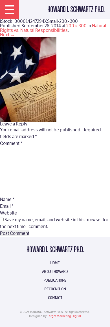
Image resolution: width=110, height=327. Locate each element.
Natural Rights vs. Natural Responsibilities (53, 28)
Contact (55, 297)
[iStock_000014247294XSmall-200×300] (28, 79)
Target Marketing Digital (64, 316)
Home (55, 262)
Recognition (55, 289)
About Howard (55, 271)
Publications (55, 280)
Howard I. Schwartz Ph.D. (75, 9)
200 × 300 (76, 26)
